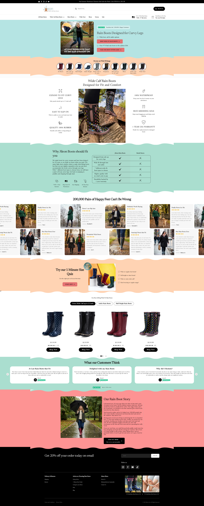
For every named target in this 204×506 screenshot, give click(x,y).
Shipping (47, 479)
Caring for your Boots (77, 485)
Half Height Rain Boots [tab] (124, 303)
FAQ (74, 487)
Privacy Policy (59, 502)
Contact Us (103, 485)
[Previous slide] (7, 374)
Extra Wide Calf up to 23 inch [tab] (82, 303)
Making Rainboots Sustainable (107, 482)
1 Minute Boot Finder (77, 482)
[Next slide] (196, 374)
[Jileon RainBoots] (51, 9)
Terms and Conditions (50, 502)
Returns (46, 482)
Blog (74, 490)
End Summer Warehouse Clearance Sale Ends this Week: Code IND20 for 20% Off (102, 1)
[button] (106, 356)
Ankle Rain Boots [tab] (105, 303)
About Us (103, 479)
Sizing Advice (76, 479)
